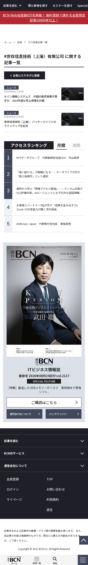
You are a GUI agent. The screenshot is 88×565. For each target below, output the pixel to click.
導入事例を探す (38, 5)
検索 (19, 42)
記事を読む (10, 5)
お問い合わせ (55, 489)
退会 (49, 509)
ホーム (7, 42)
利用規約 (52, 499)
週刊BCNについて (20, 414)
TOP (49, 479)
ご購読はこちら (44, 402)
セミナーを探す (63, 5)
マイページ (14, 499)
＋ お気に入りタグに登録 (24, 75)
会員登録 (13, 479)
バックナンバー (58, 414)
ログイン (13, 489)
